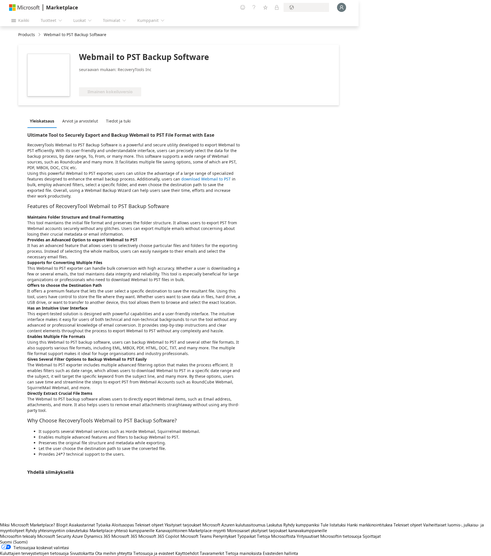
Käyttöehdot (187, 553)
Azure (77, 536)
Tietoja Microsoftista (276, 536)
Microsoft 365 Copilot (158, 536)
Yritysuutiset (308, 536)
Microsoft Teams (196, 536)
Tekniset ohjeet (149, 525)
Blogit (62, 525)
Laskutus (274, 525)
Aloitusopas (123, 525)
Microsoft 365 (124, 536)
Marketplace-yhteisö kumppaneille (122, 530)
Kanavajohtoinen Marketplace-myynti (191, 530)
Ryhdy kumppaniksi (301, 525)
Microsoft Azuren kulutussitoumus (234, 525)
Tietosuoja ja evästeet (153, 553)
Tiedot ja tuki (118, 121)
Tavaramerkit (212, 553)
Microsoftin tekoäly (18, 536)
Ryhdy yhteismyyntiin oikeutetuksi (57, 530)
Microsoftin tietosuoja (340, 536)
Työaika (103, 525)
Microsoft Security (54, 536)
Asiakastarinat (82, 525)
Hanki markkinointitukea (369, 525)
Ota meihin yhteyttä (113, 553)
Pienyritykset (224, 536)
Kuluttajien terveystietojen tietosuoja (34, 553)
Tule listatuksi (333, 525)
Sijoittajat (372, 536)
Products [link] (26, 34)
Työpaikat (246, 536)
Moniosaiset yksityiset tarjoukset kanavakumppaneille (277, 530)
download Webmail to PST (206, 179)
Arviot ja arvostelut (80, 121)
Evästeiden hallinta (280, 553)
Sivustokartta (82, 553)
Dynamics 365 (97, 536)
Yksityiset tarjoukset (183, 525)
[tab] (43, 121)
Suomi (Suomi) (14, 542)
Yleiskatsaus (42, 121)
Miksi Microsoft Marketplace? (27, 525)
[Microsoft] (24, 7)
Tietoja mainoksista (243, 553)
